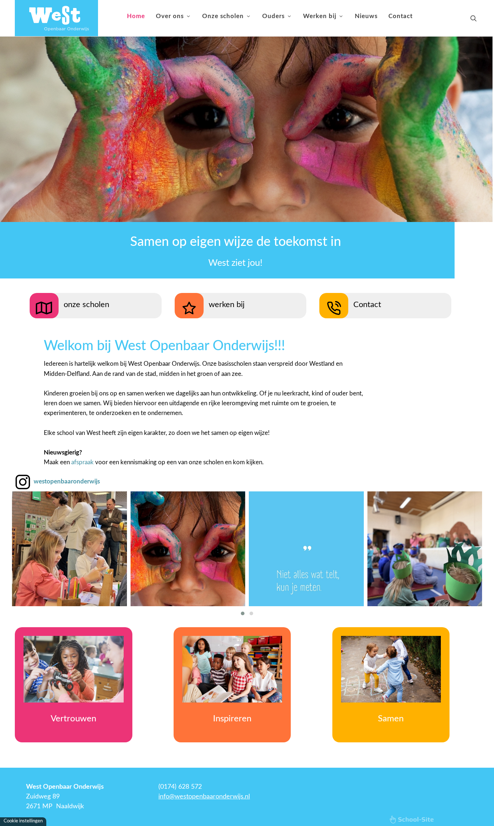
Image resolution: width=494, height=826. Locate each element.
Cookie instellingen (23, 821)
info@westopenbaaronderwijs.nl (204, 796)
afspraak (82, 462)
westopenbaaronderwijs (67, 481)
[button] (242, 613)
